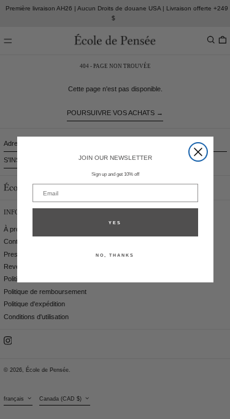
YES (115, 223)
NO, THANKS (115, 255)
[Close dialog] (198, 152)
